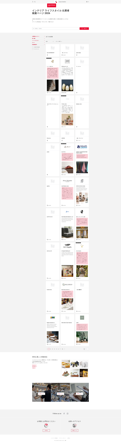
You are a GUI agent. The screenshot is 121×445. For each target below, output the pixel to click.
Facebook (34, 365)
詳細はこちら (74, 430)
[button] (38, 36)
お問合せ (46, 430)
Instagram (34, 366)
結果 (84, 349)
